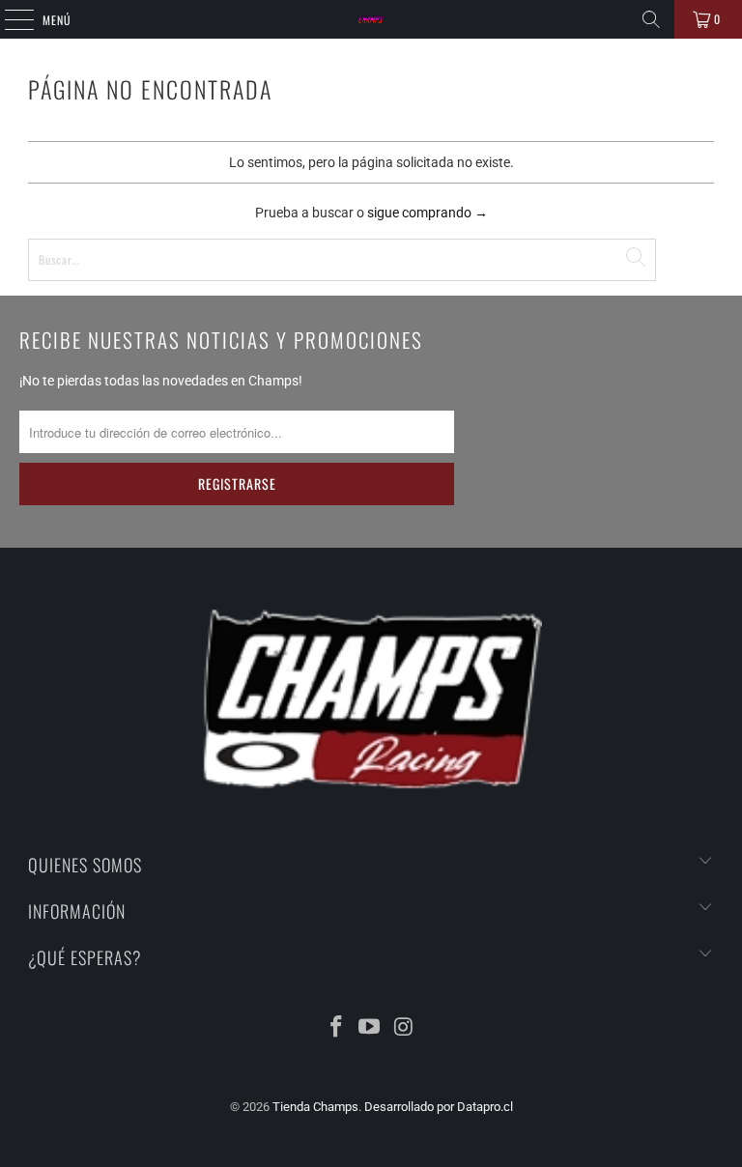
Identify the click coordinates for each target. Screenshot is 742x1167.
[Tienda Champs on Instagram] (403, 1028)
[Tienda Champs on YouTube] (370, 1028)
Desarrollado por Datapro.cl (438, 1106)
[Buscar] (651, 19)
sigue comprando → (427, 212)
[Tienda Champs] (371, 19)
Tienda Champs (315, 1106)
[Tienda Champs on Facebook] (336, 1028)
